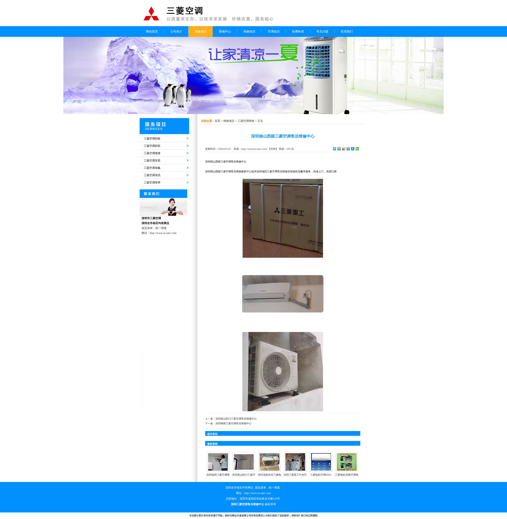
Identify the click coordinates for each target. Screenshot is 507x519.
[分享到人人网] (353, 148)
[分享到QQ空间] (339, 148)
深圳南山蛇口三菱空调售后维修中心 (236, 418)
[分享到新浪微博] (343, 148)
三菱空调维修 (246, 120)
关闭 (273, 148)
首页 (217, 120)
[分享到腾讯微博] (348, 148)
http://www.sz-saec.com (257, 493)
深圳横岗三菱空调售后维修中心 (233, 423)
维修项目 (228, 120)
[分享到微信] (357, 148)
